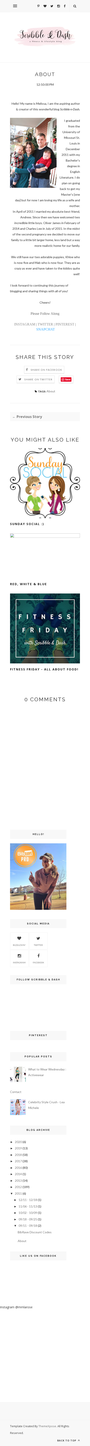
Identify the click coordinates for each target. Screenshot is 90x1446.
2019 (18, 1148)
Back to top (67, 1440)
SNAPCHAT (45, 329)
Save (68, 379)
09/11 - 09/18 (28, 1225)
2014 (18, 1174)
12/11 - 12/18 (28, 1200)
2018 (18, 1155)
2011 (18, 1193)
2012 (18, 1187)
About (51, 391)
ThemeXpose (47, 1426)
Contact (15, 1092)
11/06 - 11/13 (28, 1206)
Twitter (38, 945)
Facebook (38, 962)
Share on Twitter (38, 379)
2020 (18, 1142)
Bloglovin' (19, 945)
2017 (18, 1161)
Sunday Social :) (27, 524)
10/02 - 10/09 (28, 1213)
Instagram (19, 962)
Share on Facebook (46, 369)
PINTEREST (64, 324)
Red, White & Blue (28, 584)
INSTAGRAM (24, 324)
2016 (18, 1167)
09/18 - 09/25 (28, 1219)
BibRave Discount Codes (35, 1232)
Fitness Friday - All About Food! (44, 669)
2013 (18, 1180)
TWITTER (45, 324)
